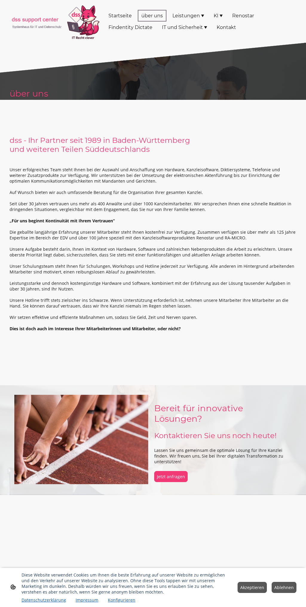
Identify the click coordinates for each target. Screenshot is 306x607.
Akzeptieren (252, 587)
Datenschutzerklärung (44, 600)
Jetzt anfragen (171, 476)
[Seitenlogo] (54, 21)
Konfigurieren (121, 600)
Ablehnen (284, 587)
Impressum (87, 600)
